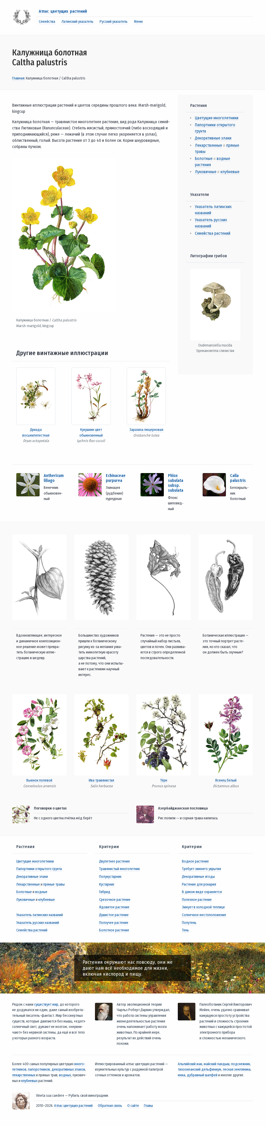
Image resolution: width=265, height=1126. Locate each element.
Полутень (189, 923)
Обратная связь (110, 1105)
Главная (18, 78)
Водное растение (195, 861)
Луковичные (205, 171)
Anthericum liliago (54, 478)
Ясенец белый (226, 780)
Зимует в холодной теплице (203, 907)
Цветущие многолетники (216, 117)
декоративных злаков (68, 1069)
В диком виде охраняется (202, 892)
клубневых (29, 1081)
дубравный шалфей (202, 1075)
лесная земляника (237, 1069)
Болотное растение (114, 930)
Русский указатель (114, 21)
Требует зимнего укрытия (201, 869)
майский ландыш (217, 1064)
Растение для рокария (199, 884)
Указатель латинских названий (39, 915)
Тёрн (163, 780)
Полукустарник (110, 876)
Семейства (47, 21)
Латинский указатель (77, 21)
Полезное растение (197, 899)
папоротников (39, 1069)
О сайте (133, 1105)
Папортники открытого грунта (39, 869)
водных (65, 1075)
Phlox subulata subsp (175, 480)
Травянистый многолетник (119, 869)
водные (41, 892)
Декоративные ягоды (198, 876)
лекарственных (23, 1075)
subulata (175, 490)
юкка (181, 1075)
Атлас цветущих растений (63, 11)
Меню (138, 21)
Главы (148, 1105)
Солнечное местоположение (204, 915)
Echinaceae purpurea (116, 478)
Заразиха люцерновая (146, 430)
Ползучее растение (113, 923)
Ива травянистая (101, 780)
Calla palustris (238, 478)
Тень (185, 930)
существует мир (46, 1004)
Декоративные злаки (213, 138)
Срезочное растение (114, 899)
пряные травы (54, 884)
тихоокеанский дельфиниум (199, 1069)
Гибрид (104, 892)
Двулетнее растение (114, 861)
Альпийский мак (190, 1064)
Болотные (203, 158)
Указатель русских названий (37, 923)
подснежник (240, 1064)
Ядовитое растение (114, 907)
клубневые (229, 171)
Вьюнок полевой (39, 780)
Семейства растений (212, 233)
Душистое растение (114, 915)
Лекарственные (208, 145)
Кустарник (106, 884)
